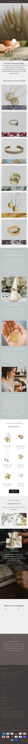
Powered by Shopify (21, 730)
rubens (7, 223)
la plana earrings (7, 484)
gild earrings (7, 446)
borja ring (20, 465)
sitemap (4, 697)
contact (4, 703)
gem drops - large (7, 465)
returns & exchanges (8, 700)
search (4, 694)
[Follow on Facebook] (2, 722)
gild (6, 196)
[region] (14, 22)
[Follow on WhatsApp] (10, 722)
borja (7, 88)
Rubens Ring (21, 484)
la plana (8, 169)
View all (14, 491)
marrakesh (9, 142)
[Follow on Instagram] (6, 722)
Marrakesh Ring (20, 446)
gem (6, 115)
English (18, 726)
